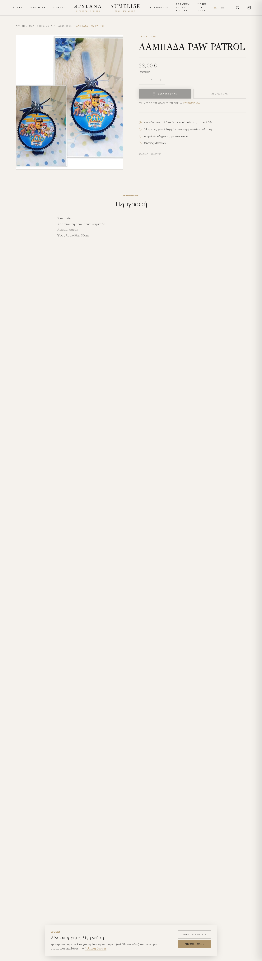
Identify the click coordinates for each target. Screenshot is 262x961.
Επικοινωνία (191, 103)
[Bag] (249, 8)
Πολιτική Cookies (95, 948)
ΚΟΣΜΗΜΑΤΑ (159, 7)
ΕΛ (215, 7)
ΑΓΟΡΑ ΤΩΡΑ (220, 93)
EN (222, 7)
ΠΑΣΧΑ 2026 (64, 26)
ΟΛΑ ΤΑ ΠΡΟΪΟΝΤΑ (40, 26)
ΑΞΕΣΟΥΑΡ (38, 7)
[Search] (238, 8)
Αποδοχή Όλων (194, 943)
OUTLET (59, 7)
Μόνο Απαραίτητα (194, 934)
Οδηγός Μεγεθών (155, 143)
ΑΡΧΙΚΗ (20, 26)
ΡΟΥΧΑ (18, 7)
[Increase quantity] (161, 80)
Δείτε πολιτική (202, 129)
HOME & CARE (202, 7)
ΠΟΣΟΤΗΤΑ (144, 71)
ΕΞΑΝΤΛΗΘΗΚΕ (167, 93)
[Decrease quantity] (143, 80)
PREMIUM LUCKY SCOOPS (183, 7)
